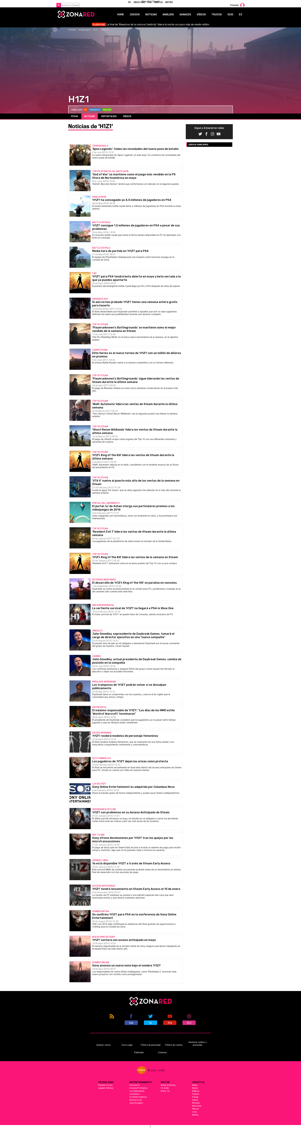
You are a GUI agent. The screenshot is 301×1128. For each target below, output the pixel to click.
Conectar (234, 5)
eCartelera (134, 1093)
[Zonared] (75, 14)
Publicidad (138, 1052)
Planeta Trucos (105, 1085)
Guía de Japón (136, 1102)
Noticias (151, 14)
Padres (195, 1093)
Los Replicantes (136, 1090)
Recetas (196, 1102)
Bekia (195, 1085)
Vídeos (201, 14)
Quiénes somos (103, 1045)
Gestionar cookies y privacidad (197, 1043)
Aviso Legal (127, 1045)
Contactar (162, 1052)
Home (120, 14)
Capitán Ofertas (105, 1088)
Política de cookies (174, 1045)
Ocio (230, 14)
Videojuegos (84, 30)
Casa (194, 1111)
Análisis (168, 14)
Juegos (135, 14)
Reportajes (109, 116)
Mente (195, 1114)
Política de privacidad (150, 1045)
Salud (195, 1099)
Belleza (195, 1090)
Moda (195, 1088)
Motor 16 (165, 1090)
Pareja (195, 1096)
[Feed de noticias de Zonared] (112, 1019)
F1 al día (165, 1088)
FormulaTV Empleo (138, 1088)
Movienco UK (135, 1099)
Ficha (74, 116)
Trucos (216, 14)
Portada (72, 30)
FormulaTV (134, 1085)
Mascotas (196, 1105)
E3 (240, 14)
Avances (185, 14)
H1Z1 (95, 30)
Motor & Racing (168, 1085)
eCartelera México (138, 1096)
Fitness (195, 1108)
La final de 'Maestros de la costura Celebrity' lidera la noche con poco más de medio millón (151, 24)
